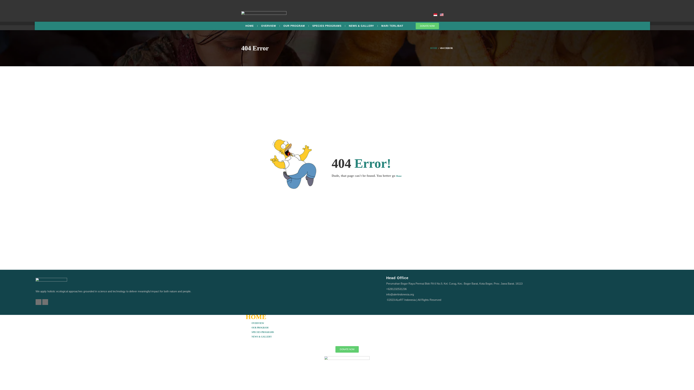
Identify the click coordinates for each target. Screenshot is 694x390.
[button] (347, 323)
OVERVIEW (258, 323)
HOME (256, 316)
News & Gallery (361, 25)
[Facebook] (38, 302)
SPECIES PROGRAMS (326, 25)
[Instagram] (45, 302)
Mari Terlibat (392, 25)
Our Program (294, 25)
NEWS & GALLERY (262, 336)
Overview (268, 25)
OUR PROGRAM (260, 327)
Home (249, 25)
